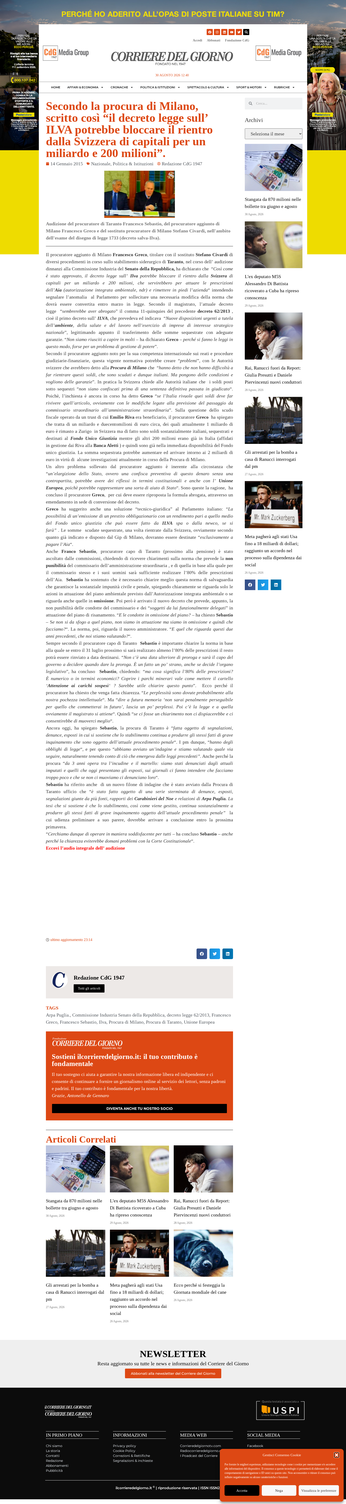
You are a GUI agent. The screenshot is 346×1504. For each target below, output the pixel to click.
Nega (279, 1490)
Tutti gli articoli (89, 988)
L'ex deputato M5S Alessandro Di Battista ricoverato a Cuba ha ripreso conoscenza (139, 1207)
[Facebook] (210, 32)
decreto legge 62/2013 (188, 1015)
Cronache (119, 87)
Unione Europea (199, 1022)
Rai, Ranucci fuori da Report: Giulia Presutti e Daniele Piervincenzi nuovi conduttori (202, 1207)
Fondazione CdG (237, 40)
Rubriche (282, 87)
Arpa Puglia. (58, 1015)
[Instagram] (217, 32)
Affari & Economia (82, 87)
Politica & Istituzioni (157, 87)
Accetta (241, 1490)
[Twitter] (239, 32)
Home (55, 87)
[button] (336, 1455)
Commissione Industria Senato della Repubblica (118, 1015)
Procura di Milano (126, 1022)
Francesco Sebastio (78, 1022)
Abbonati (213, 40)
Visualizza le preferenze (318, 1490)
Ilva (102, 1022)
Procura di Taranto (163, 1022)
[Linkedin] (224, 32)
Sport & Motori (249, 87)
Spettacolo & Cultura (205, 87)
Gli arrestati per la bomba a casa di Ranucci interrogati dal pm (75, 1292)
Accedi (197, 40)
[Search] (246, 32)
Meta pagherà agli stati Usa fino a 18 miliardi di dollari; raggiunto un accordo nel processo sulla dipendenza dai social (138, 1299)
